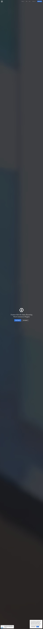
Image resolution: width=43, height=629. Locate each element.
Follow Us (33, 1)
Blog (26, 1)
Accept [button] (38, 626)
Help (29, 1)
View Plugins (17, 320)
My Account (39, 1)
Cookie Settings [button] (33, 626)
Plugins (23, 1)
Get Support (25, 320)
